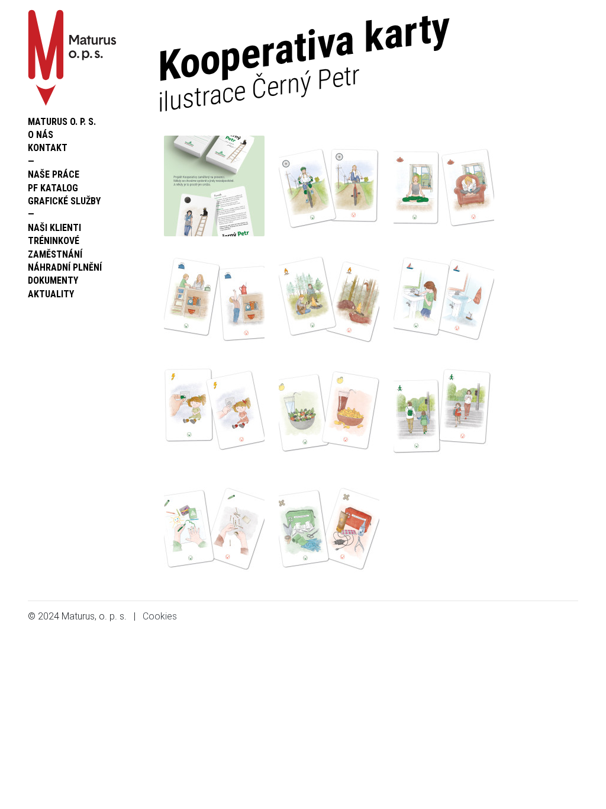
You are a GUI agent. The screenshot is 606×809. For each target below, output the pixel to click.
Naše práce (53, 174)
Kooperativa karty (304, 59)
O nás (40, 134)
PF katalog (53, 188)
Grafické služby (64, 201)
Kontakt (47, 147)
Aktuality (51, 294)
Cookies (160, 616)
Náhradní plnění (65, 267)
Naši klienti (54, 227)
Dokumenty (53, 280)
